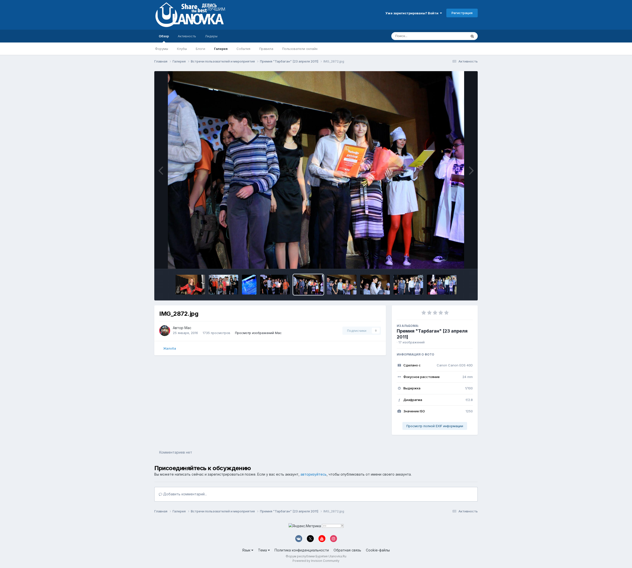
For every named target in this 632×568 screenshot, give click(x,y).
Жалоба (169, 348)
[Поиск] (472, 36)
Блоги (200, 49)
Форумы (161, 49)
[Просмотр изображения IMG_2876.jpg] (275, 285)
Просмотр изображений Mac (258, 333)
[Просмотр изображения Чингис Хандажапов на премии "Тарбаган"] (190, 285)
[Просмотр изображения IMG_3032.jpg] (223, 285)
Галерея (221, 49)
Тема (263, 550)
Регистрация (462, 13)
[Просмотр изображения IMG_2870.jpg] (375, 285)
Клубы (182, 49)
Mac (187, 328)
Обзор (164, 36)
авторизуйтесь (313, 474)
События (243, 49)
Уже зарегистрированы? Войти (412, 13)
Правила (266, 49)
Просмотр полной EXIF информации (434, 426)
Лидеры (211, 36)
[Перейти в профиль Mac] (164, 330)
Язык (246, 550)
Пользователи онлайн (299, 49)
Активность (187, 36)
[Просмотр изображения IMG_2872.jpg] (308, 285)
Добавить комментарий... (184, 494)
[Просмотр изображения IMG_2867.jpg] (408, 285)
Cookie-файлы (378, 550)
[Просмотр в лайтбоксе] (316, 170)
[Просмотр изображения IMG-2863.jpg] (441, 285)
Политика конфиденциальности (302, 550)
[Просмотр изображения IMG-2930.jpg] (249, 285)
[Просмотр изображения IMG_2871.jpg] (341, 285)
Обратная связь (347, 550)
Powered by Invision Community (316, 561)
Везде (455, 36)
